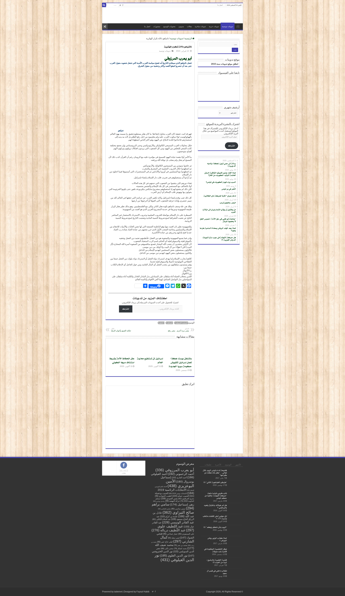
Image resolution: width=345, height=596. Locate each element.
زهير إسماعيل (182, 504)
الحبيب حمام (180, 496)
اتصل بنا (220, 5)
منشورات (156, 26)
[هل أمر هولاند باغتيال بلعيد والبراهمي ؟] (235, 508)
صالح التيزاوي (178, 512)
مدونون (181, 26)
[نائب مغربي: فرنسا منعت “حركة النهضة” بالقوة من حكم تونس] (235, 496)
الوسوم (228, 465)
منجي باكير (167, 548)
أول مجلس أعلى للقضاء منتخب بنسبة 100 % (215, 517)
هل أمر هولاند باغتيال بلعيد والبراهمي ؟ (215, 506)
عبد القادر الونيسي (178, 522)
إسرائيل (169, 323)
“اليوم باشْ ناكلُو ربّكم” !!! (215, 527)
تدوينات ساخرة (200, 26)
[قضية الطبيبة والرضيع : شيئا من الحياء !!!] (235, 563)
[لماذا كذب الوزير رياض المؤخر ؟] (235, 541)
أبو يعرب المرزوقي (178, 58)
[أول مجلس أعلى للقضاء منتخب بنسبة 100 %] (235, 519)
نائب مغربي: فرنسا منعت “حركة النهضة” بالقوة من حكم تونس (216, 495)
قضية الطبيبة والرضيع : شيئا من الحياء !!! (217, 561)
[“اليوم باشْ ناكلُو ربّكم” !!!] (235, 530)
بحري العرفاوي (186, 499)
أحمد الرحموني (181, 474)
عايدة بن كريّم (169, 516)
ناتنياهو (161, 323)
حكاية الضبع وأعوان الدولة (121, 330)
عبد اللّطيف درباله (168, 530)
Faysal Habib (143, 591)
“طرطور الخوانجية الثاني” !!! (215, 482)
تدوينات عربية (214, 26)
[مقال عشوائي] (105, 26)
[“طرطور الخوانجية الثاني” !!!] (235, 485)
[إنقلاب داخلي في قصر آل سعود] (235, 574)
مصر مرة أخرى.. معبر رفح (178, 330)
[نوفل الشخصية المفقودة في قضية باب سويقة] (235, 552)
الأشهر (238, 465)
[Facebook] (123, 5)
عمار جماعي (170, 534)
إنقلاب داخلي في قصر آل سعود (217, 572)
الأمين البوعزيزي (180, 483)
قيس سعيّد (174, 538)
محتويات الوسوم (169, 26)
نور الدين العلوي (173, 555)
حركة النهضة (172, 501)
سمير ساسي (178, 509)
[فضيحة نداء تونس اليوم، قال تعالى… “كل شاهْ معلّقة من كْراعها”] (235, 473)
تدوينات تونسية (227, 26)
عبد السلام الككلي (161, 519)
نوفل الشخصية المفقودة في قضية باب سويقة (215, 550)
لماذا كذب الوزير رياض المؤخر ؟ (217, 539)
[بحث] (104, 5)
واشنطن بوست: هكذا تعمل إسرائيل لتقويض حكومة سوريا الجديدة (180, 362)
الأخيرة (218, 465)
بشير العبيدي (169, 498)
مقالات (189, 26)
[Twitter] (120, 5)
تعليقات (208, 465)
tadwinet (118, 591)
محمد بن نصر (180, 545)
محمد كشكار (180, 548)
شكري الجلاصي (164, 509)
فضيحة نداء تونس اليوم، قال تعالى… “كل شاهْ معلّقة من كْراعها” (215, 473)
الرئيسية (238, 26)
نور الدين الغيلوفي (174, 557)
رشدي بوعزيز (159, 501)
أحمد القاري (179, 477)
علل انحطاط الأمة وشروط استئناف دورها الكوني (121, 360)
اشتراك (125, 308)
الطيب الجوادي (163, 496)
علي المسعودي (186, 534)
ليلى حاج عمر (165, 542)
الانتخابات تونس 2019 (178, 493)
